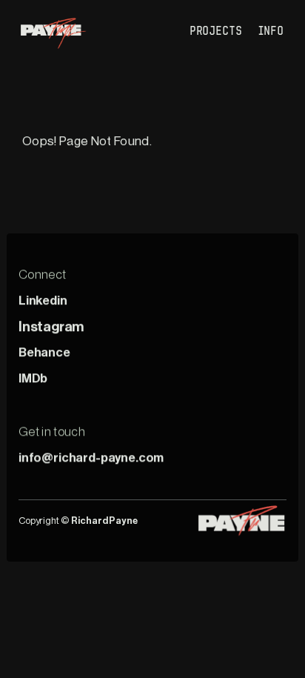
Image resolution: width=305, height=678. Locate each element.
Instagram (51, 326)
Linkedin (43, 300)
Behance (44, 352)
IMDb (33, 378)
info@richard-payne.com (91, 457)
